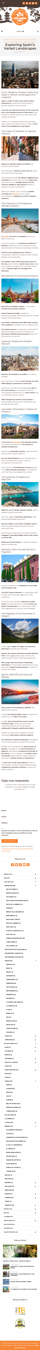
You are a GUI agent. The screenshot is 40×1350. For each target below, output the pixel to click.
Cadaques (10, 975)
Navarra (9, 1182)
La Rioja (9, 1122)
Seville (5, 236)
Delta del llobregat (14, 904)
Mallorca (9, 1178)
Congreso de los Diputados (17, 1137)
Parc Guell (19, 41)
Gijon (8, 1077)
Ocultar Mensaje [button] (20, 1348)
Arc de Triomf (12, 889)
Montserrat (11, 915)
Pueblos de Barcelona (15, 938)
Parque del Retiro (13, 1160)
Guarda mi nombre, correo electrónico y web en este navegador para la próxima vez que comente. (19, 833)
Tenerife (9, 1197)
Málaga (8, 1175)
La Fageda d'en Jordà (14, 1002)
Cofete (8, 1066)
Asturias (9, 1051)
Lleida (8, 1036)
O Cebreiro (8, 1216)
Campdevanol (12, 979)
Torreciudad (11, 1111)
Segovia (8, 1194)
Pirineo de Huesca (29, 41)
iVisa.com (15, 194)
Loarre (9, 1100)
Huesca (8, 1081)
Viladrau (10, 1032)
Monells (10, 1013)
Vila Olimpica (11, 945)
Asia (7, 878)
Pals (8, 1017)
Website (4, 823)
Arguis (9, 1092)
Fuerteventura (11, 1070)
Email (3, 817)
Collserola (11, 896)
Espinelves (11, 994)
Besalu (9, 972)
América (8, 874)
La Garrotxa (11, 1006)
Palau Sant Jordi (13, 919)
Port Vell (10, 934)
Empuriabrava (12, 990)
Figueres (33, 39)
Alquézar (10, 1088)
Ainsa (9, 1084)
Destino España (25, 39)
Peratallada (11, 1021)
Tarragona (10, 1039)
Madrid (12, 41)
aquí (36, 1345)
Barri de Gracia (12, 893)
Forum (9, 908)
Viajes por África (11, 1232)
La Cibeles (10, 1148)
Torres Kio (11, 1171)
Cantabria (9, 1058)
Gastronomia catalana (14, 957)
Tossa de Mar (12, 1028)
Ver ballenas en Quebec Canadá (20, 1281)
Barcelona (7, 39)
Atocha (9, 1133)
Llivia (9, 1009)
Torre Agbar (11, 942)
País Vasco (9, 1186)
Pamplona (9, 1190)
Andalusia (17, 442)
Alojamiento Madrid (14, 1130)
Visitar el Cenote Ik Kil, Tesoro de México (17, 1261)
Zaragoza (9, 1205)
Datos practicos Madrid (16, 1141)
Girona (7, 41)
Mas (6, 1212)
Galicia (8, 1073)
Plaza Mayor (11, 1163)
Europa (8, 1209)
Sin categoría (9, 1224)
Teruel (8, 1201)
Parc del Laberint (13, 923)
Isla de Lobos (10, 1115)
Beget (9, 968)
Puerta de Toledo (13, 1167)
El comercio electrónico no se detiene (23, 1289)
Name (4, 810)
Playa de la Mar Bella (14, 930)
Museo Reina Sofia (13, 1152)
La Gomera (9, 1118)
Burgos (8, 1054)
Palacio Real (11, 1156)
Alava (8, 1047)
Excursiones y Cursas (14, 953)
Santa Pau (10, 1024)
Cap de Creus (11, 987)
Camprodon (11, 983)
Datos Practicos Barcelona (17, 900)
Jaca (8, 1096)
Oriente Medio (9, 1220)
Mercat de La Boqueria (15, 912)
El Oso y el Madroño (14, 1145)
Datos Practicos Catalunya (16, 949)
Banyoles (10, 964)
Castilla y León (11, 1062)
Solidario (8, 1228)
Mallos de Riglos (13, 1103)
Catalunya (15, 39)
